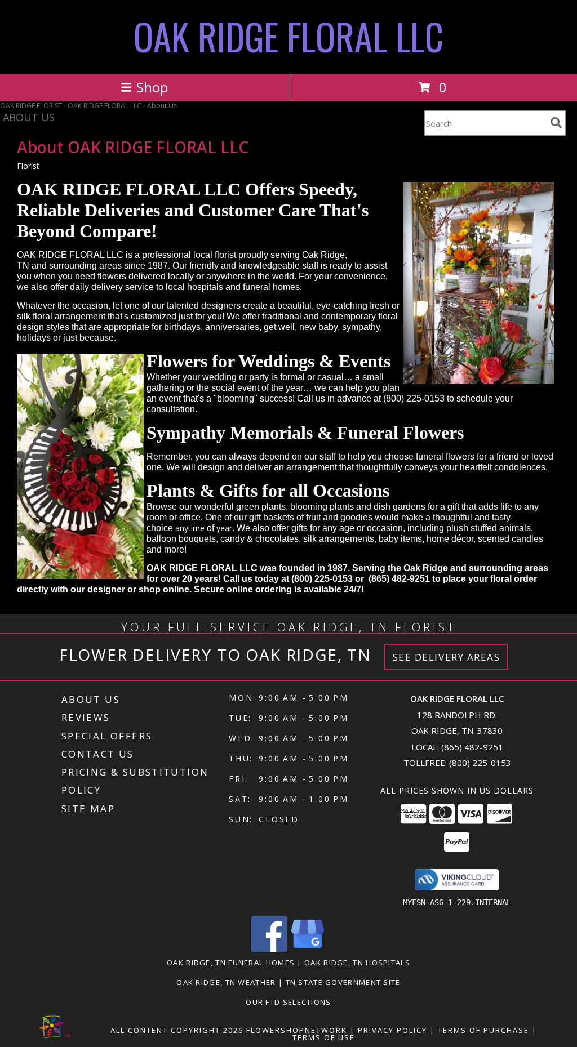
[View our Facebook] (269, 948)
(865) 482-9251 (472, 746)
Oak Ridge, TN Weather (226, 982)
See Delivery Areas (446, 657)
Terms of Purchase (483, 1030)
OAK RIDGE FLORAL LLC (288, 35)
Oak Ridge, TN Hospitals (357, 962)
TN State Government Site (343, 982)
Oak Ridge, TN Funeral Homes (231, 962)
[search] (556, 123)
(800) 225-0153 (480, 762)
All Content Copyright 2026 (176, 1030)
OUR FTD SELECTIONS (288, 1002)
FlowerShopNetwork (296, 1030)
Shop (152, 87)
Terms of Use (323, 1037)
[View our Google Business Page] (308, 948)
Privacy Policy (392, 1030)
